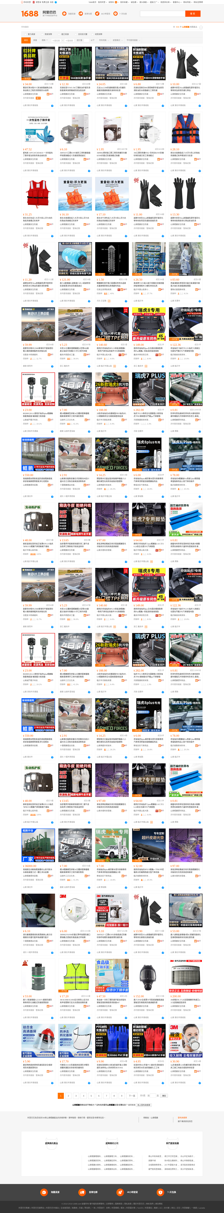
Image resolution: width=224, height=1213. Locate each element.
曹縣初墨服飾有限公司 (179, 290)
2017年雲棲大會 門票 (172, 1165)
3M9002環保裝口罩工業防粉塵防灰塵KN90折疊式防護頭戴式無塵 (112, 154)
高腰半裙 (152, 1161)
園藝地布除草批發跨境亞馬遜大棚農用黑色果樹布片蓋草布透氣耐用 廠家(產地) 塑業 (185, 545)
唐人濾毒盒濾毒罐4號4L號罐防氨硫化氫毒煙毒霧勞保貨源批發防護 (186, 936)
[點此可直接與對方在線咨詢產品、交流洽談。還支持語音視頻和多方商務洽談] (52, 105)
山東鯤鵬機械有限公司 (113, 1165)
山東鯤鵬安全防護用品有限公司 (31, 94)
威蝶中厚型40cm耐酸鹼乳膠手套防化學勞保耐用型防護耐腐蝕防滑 (148, 219)
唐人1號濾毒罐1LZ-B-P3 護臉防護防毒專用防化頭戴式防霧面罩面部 (37, 1001)
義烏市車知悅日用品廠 (142, 355)
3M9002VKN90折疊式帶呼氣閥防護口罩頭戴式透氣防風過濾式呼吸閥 (75, 936)
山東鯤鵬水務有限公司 (97, 1165)
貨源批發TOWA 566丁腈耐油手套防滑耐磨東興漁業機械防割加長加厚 (75, 89)
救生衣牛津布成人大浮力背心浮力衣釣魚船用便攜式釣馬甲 (111, 219)
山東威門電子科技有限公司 (31, 420)
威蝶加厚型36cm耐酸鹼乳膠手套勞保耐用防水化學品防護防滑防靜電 (38, 284)
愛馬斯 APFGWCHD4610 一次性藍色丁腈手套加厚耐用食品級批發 (38, 154)
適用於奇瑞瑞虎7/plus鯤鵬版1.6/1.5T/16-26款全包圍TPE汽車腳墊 (149, 545)
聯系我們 (149, 1204)
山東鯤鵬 (154, 1118)
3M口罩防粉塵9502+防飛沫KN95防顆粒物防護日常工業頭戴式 (149, 154)
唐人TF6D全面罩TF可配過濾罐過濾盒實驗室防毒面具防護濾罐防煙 (149, 1001)
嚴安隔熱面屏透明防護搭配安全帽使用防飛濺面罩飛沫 (37, 1066)
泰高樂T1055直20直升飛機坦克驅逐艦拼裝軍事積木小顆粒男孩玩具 (149, 284)
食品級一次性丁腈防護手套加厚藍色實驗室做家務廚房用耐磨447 (111, 1001)
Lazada (202, 1208)
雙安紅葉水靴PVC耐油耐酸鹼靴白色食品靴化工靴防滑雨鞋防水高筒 (37, 89)
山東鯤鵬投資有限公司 (113, 1161)
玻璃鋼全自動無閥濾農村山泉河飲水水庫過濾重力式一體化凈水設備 (37, 870)
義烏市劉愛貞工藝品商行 (68, 355)
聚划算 (87, 1208)
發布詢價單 (182, 1118)
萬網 (156, 1208)
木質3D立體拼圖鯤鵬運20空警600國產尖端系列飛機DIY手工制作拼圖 (74, 349)
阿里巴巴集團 (24, 1208)
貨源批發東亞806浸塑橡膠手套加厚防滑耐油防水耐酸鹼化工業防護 (149, 89)
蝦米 (122, 1208)
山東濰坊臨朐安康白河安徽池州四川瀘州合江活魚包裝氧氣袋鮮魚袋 (74, 480)
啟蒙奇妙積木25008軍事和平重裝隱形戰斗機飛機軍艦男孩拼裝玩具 (38, 349)
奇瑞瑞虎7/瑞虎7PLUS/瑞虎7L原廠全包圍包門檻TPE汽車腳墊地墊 (185, 349)
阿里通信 (148, 1208)
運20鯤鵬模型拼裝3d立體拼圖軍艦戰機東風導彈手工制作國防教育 (74, 414)
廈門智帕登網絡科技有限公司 (160, 1169)
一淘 (93, 1208)
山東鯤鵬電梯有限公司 (97, 1169)
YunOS (140, 1208)
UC (160, 1208)
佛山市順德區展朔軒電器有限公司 (194, 1161)
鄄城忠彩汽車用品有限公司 (142, 485)
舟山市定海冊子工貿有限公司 (192, 1156)
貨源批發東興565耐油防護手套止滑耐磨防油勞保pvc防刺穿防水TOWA (112, 1066)
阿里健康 (186, 1208)
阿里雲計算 (130, 1208)
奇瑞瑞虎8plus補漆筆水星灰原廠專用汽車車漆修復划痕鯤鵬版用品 (148, 480)
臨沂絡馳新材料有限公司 (179, 485)
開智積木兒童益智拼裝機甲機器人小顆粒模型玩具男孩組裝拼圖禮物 (111, 480)
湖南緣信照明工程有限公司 (175, 1169)
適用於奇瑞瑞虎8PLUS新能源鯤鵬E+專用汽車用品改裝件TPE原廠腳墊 (111, 349)
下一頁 (132, 1096)
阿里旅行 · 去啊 (103, 1208)
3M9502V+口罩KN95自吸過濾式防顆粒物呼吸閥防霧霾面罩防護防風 (111, 936)
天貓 (81, 1208)
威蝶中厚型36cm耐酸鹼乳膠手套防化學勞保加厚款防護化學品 (185, 89)
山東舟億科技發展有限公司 (105, 550)
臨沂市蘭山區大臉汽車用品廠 (105, 355)
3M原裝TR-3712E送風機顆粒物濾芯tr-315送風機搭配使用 (186, 1001)
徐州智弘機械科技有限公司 (175, 1161)
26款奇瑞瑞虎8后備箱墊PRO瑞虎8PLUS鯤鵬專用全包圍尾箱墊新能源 (111, 414)
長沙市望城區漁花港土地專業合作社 (195, 1169)
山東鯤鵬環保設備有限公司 (31, 485)
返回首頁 (131, 1105)
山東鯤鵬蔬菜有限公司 (97, 1161)
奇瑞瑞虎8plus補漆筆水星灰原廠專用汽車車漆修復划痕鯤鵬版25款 (111, 870)
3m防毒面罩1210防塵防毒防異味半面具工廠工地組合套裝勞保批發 (185, 1066)
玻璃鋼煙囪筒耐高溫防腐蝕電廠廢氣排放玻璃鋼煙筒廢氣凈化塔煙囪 (37, 480)
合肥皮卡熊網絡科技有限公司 (31, 355)
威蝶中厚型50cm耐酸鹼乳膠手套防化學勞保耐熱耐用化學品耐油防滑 (185, 219)
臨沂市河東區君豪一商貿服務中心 (105, 420)
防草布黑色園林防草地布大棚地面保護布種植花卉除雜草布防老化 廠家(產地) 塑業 (186, 415)
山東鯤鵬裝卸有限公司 (129, 1165)
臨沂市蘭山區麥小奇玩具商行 (142, 290)
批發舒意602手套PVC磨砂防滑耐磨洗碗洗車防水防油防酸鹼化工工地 (149, 1066)
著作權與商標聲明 (96, 1204)
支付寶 (166, 1208)
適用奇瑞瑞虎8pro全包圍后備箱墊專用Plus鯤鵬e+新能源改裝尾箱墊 (148, 349)
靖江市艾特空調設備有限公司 (176, 1156)
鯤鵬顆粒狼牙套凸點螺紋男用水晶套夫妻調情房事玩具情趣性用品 (111, 284)
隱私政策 (128, 1204)
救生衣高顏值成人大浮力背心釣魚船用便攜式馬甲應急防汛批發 (185, 154)
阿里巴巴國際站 (37, 1208)
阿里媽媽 (115, 1208)
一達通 (194, 1208)
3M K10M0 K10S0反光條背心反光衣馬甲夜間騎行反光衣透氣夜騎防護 (74, 1001)
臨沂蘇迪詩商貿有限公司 (179, 355)
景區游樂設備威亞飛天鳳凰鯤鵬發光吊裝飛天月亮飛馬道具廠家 (111, 545)
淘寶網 (74, 1208)
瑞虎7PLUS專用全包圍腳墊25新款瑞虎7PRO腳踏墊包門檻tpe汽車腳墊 (148, 414)
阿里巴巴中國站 (52, 1208)
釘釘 (178, 1208)
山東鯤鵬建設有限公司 (129, 1169)
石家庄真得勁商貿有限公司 (105, 290)
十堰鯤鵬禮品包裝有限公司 (68, 485)
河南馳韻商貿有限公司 (142, 420)
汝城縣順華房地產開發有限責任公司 (163, 1165)
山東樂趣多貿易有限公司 (105, 485)
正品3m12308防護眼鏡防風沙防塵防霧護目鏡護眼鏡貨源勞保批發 (111, 89)
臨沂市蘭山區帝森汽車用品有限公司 (31, 550)
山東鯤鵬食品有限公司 (113, 1169)
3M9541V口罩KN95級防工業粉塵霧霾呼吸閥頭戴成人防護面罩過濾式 (75, 154)
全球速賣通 (65, 1208)
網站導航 (159, 1204)
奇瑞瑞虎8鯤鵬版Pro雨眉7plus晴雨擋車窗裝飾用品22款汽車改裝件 (185, 480)
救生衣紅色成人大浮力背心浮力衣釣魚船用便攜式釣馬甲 (37, 219)
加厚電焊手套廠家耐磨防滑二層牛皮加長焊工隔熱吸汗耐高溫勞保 (74, 545)
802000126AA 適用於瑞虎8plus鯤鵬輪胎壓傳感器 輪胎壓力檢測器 (38, 414)
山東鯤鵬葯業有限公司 (129, 1161)
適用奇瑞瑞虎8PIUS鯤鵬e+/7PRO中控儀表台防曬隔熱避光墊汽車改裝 (149, 870)
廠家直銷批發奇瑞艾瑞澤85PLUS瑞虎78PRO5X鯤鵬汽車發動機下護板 (38, 545)
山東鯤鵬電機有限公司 (97, 1156)
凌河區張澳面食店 (187, 1165)
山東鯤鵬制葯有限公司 (129, 1156)
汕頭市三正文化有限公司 (68, 420)
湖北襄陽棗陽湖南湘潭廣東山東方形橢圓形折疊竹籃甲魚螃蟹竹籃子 (37, 936)
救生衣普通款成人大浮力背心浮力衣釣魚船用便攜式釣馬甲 (74, 219)
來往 (173, 1208)
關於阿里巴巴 (138, 1204)
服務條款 (118, 1204)
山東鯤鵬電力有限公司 (113, 1156)
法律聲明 (109, 1204)
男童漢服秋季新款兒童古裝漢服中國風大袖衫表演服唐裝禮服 (185, 284)
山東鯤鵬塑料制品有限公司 (179, 420)
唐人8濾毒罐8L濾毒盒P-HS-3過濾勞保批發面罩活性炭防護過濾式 (75, 284)
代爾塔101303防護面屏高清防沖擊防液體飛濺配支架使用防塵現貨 (74, 1066)
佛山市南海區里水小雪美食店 (160, 1156)
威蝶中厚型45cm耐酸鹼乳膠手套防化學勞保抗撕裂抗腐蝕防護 (148, 936)
